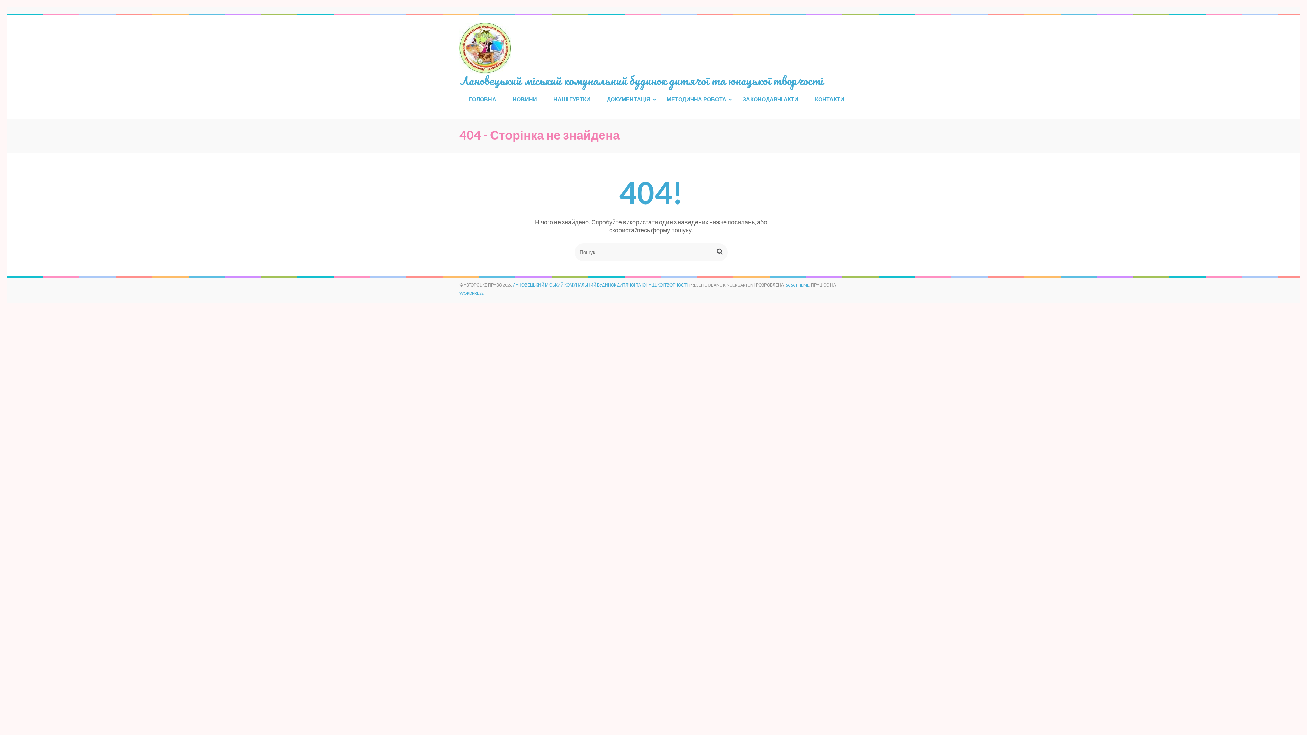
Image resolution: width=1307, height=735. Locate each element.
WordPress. (471, 293)
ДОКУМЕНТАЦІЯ (628, 99)
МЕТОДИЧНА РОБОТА (696, 99)
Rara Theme (797, 285)
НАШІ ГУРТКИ (572, 99)
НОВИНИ (525, 99)
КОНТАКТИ (829, 99)
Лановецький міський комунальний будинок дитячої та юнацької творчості (641, 80)
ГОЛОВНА (482, 99)
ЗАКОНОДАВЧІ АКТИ (770, 99)
